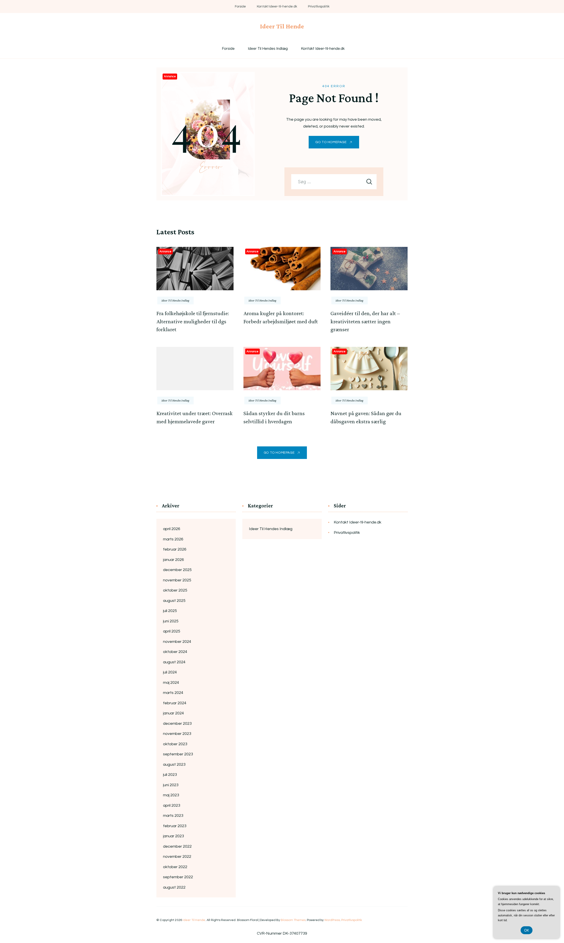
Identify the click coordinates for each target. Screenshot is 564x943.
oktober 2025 (175, 590)
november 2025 (177, 580)
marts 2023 (173, 816)
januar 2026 (173, 560)
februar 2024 (174, 703)
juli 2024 (170, 672)
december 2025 (177, 570)
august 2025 (174, 601)
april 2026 (171, 529)
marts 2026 (173, 539)
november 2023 (177, 734)
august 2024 (174, 662)
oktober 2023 (175, 744)
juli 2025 (170, 611)
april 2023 (171, 805)
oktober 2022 (175, 867)
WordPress (332, 920)
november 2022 (177, 856)
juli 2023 (170, 775)
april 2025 (171, 631)
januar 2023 (173, 836)
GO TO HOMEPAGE (331, 142)
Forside (240, 6)
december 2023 (177, 723)
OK (526, 930)
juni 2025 (170, 621)
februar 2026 (174, 549)
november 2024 (177, 642)
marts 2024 (173, 693)
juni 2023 (170, 785)
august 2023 (174, 764)
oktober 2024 (175, 652)
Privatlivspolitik (318, 6)
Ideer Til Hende (282, 26)
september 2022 (178, 877)
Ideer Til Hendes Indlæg (268, 49)
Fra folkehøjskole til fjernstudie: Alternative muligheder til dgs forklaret (192, 321)
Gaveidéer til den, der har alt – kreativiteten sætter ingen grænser (365, 321)
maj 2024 (171, 682)
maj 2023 (171, 795)
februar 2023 (174, 826)
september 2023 (178, 754)
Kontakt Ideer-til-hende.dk (277, 6)
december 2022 (177, 846)
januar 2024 (173, 713)
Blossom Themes (293, 920)
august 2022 (174, 887)
